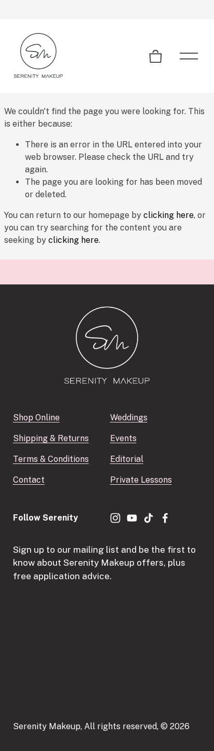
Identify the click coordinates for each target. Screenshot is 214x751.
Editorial (126, 459)
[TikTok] (148, 518)
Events (123, 438)
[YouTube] (132, 518)
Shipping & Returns (51, 438)
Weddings (129, 417)
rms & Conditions (56, 459)
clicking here (168, 215)
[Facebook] (165, 518)
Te (18, 459)
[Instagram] (115, 518)
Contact (29, 480)
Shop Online (36, 417)
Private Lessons (141, 480)
